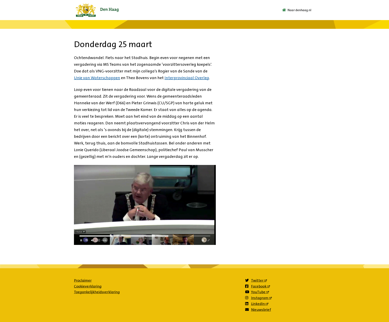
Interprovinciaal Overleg (187, 77)
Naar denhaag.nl (299, 10)
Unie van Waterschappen (97, 77)
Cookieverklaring (88, 286)
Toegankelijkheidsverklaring (97, 292)
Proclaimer (83, 280)
